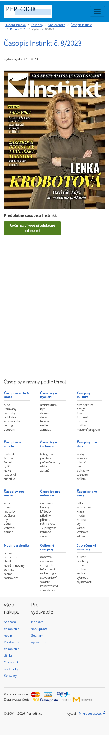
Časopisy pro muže (14, 493)
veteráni (9, 430)
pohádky (83, 470)
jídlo (80, 503)
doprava (46, 557)
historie (82, 421)
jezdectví (10, 474)
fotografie (83, 417)
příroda (45, 520)
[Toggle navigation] (97, 11)
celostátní (10, 557)
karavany (10, 409)
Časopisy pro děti (87, 444)
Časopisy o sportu (12, 444)
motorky (10, 413)
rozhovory (11, 578)
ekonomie (47, 561)
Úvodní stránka (15, 25)
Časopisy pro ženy (87, 493)
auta (7, 405)
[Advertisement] (54, 311)
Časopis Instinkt (81, 25)
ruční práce (47, 524)
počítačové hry (50, 462)
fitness (8, 458)
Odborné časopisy (47, 547)
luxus (7, 507)
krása (80, 511)
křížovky (46, 511)
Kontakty (10, 675)
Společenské (56, 25)
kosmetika (84, 507)
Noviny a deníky (17, 545)
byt (42, 409)
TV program (48, 528)
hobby (44, 507)
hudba (81, 425)
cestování (46, 503)
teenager (83, 474)
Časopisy (37, 25)
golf (6, 466)
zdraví (81, 536)
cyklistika (10, 454)
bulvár (8, 553)
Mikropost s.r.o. (90, 713)
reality (44, 425)
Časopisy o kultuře (85, 395)
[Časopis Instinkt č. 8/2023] (54, 139)
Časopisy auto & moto (16, 395)
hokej (8, 470)
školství (45, 582)
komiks (82, 458)
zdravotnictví (49, 586)
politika (9, 570)
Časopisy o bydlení (48, 395)
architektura (48, 405)
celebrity (82, 561)
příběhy (45, 515)
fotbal (8, 462)
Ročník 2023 (18, 29)
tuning (8, 425)
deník (8, 561)
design (44, 413)
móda (81, 515)
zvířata (81, 479)
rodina (81, 520)
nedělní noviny (14, 566)
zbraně (44, 470)
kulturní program (88, 430)
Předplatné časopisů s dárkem (12, 649)
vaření (81, 528)
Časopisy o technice (48, 444)
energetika (47, 565)
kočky (81, 454)
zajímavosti (84, 582)
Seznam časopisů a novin (12, 628)
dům (43, 417)
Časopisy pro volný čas (50, 493)
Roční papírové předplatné (32, 228)
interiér (45, 421)
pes (79, 466)
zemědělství (48, 590)
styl (6, 520)
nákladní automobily (12, 419)
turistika (9, 479)
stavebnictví (48, 578)
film (79, 413)
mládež (82, 462)
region (8, 574)
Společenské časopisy (86, 547)
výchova (82, 532)
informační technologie (48, 571)
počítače (46, 458)
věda (43, 466)
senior (81, 573)
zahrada (45, 430)
